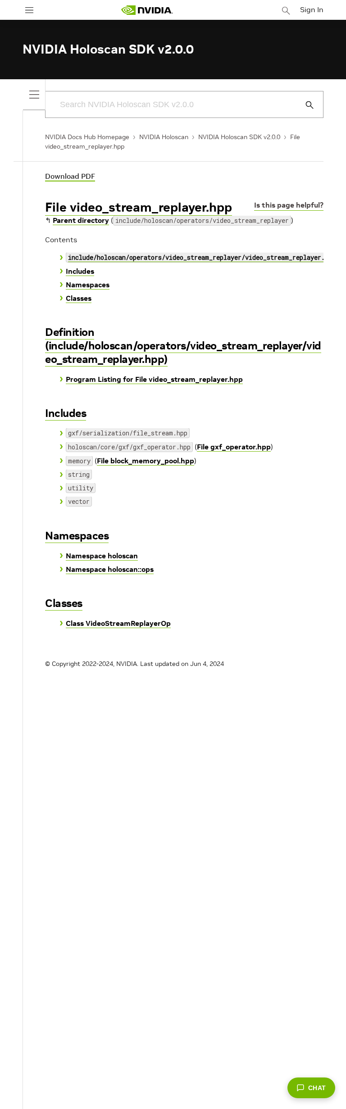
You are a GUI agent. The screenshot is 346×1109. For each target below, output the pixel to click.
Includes (80, 271)
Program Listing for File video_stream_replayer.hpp (154, 379)
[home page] (147, 10)
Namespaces (87, 284)
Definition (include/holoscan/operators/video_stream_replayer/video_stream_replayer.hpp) (183, 345)
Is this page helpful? (288, 204)
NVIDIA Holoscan (163, 137)
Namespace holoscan (102, 555)
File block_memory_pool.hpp (145, 460)
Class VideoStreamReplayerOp (118, 623)
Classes (78, 298)
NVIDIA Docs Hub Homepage (87, 137)
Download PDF (70, 176)
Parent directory (81, 220)
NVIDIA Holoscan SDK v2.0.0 (239, 137)
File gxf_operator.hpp (234, 446)
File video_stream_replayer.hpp (138, 207)
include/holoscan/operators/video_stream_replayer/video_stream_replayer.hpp (202, 257)
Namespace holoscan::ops (110, 569)
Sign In (311, 9)
